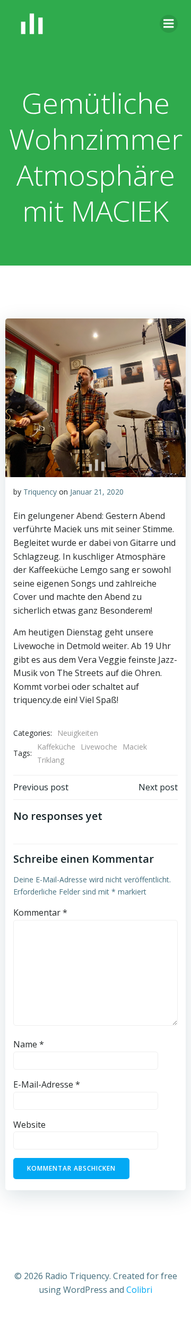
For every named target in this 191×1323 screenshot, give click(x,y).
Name (28, 1044)
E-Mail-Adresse (46, 1084)
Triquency (40, 492)
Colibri (139, 1289)
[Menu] (169, 24)
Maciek (135, 747)
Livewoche (99, 747)
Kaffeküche (56, 747)
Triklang (50, 760)
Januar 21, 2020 (97, 492)
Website (29, 1124)
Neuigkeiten (77, 733)
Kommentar (40, 912)
